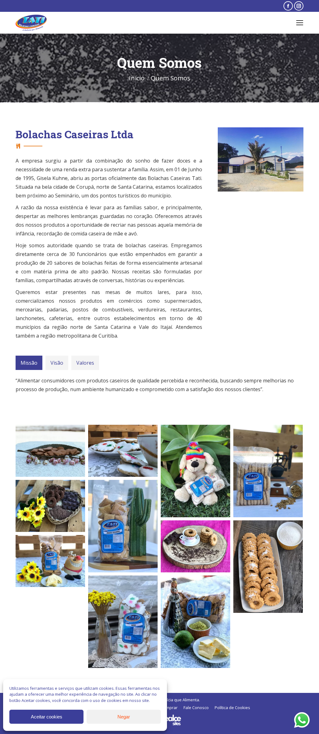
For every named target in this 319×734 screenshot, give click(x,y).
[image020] (195, 546)
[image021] (268, 566)
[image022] (50, 561)
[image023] (50, 506)
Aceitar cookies (46, 716)
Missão (29, 362)
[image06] (195, 471)
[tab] (29, 363)
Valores (85, 362)
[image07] (195, 621)
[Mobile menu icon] (299, 22)
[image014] (123, 526)
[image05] (50, 451)
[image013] (123, 621)
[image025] (268, 471)
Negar (123, 716)
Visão (56, 362)
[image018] (123, 451)
